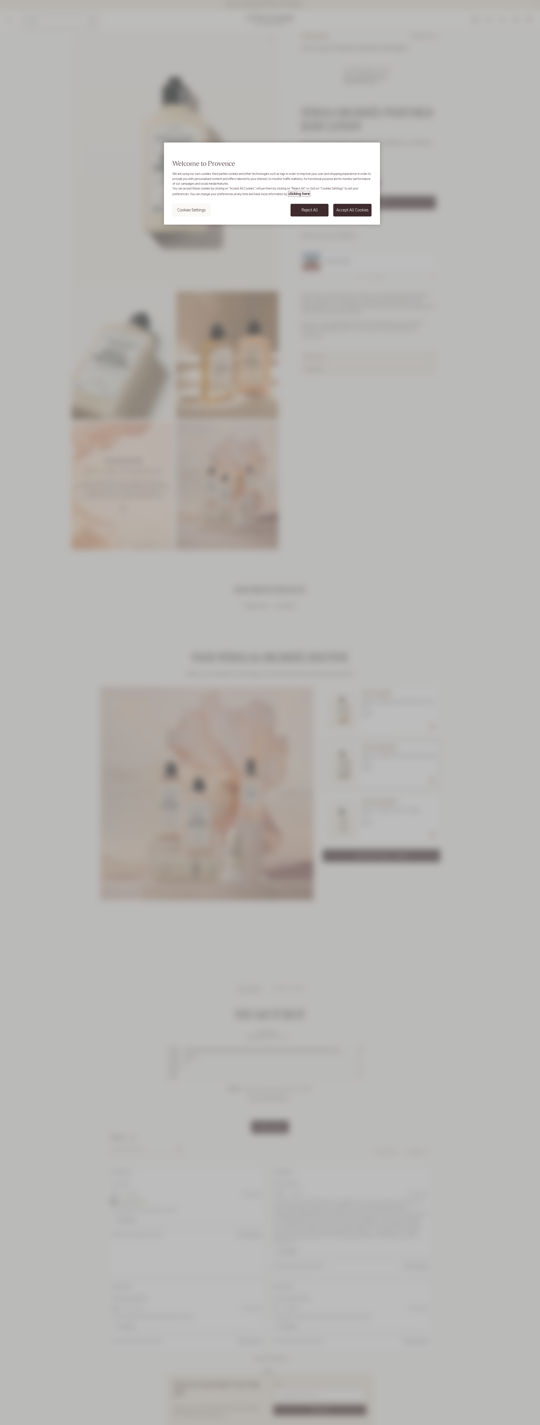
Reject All (310, 210)
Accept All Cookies (352, 210)
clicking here (299, 193)
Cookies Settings (191, 210)
